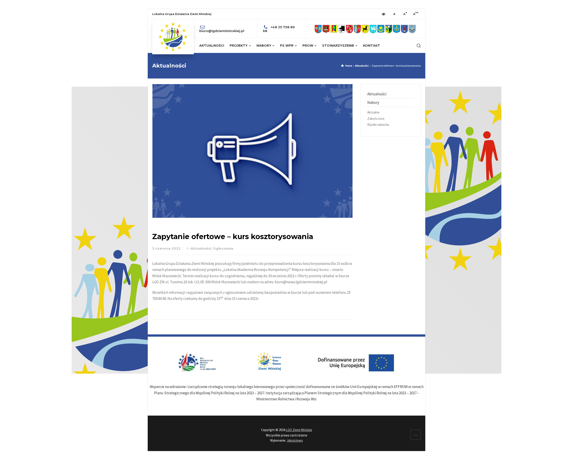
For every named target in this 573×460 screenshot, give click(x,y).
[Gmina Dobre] (342, 28)
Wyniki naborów (378, 124)
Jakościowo (295, 440)
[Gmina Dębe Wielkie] (334, 28)
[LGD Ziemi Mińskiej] (173, 36)
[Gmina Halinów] (349, 28)
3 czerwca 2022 (166, 248)
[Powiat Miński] (318, 28)
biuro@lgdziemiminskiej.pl (221, 31)
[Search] (418, 46)
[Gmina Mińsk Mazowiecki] (381, 28)
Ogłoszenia (223, 248)
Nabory (373, 102)
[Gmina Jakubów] (357, 28)
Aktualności (200, 248)
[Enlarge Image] (252, 151)
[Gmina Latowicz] (373, 28)
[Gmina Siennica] (396, 28)
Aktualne (373, 112)
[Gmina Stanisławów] (404, 28)
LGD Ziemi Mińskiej (299, 430)
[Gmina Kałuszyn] (365, 28)
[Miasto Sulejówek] (412, 28)
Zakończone (376, 118)
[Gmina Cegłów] (326, 28)
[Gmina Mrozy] (389, 28)
